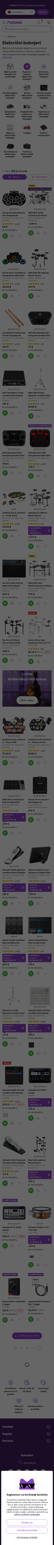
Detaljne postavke (27, 1530)
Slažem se (27, 1522)
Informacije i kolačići (27, 1537)
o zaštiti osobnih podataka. (31, 1513)
